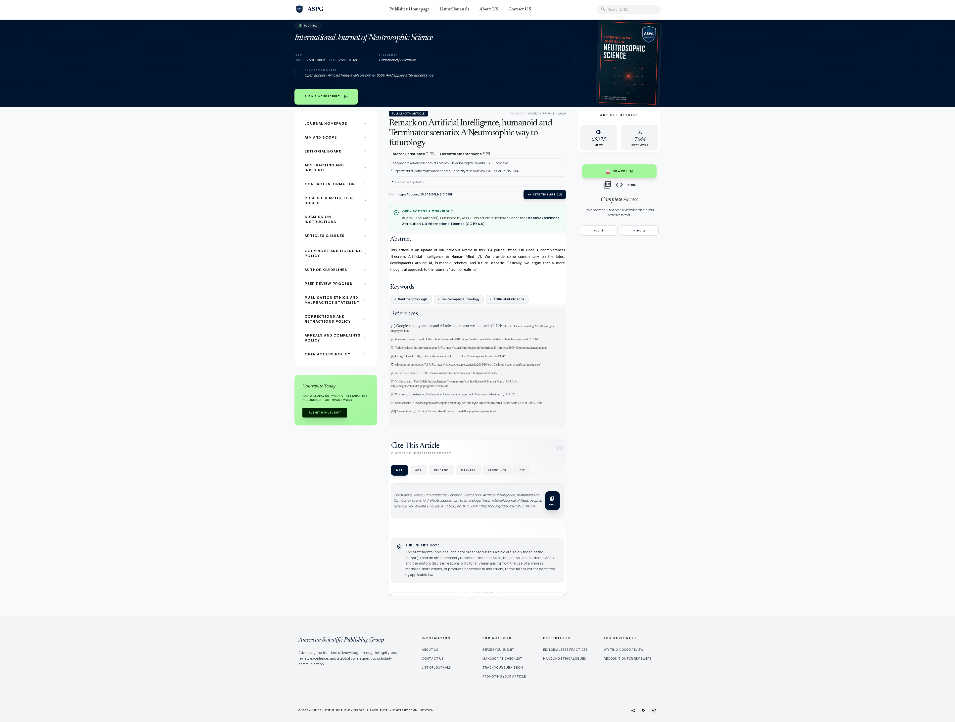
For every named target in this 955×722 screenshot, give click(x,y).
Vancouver (497, 470)
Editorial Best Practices (565, 649)
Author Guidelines (336, 269)
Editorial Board (336, 151)
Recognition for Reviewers (627, 658)
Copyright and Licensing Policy (336, 253)
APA (418, 470)
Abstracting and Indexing (336, 167)
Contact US (519, 9)
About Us (430, 649)
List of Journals (454, 9)
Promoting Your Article (504, 676)
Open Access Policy (336, 354)
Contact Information (336, 184)
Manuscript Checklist (502, 658)
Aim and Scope (336, 137)
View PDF (623, 171)
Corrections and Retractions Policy (336, 319)
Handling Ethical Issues (564, 658)
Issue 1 (533, 113)
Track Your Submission (502, 667)
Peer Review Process (336, 283)
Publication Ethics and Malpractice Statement (336, 300)
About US (488, 9)
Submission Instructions (336, 219)
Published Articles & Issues (336, 200)
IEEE (522, 470)
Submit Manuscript (326, 96)
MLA (399, 470)
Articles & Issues (336, 235)
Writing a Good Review (623, 649)
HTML (639, 230)
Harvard (468, 470)
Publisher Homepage (409, 9)
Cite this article (544, 194)
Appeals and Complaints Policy (336, 337)
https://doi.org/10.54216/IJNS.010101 (425, 194)
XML (599, 230)
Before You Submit (498, 649)
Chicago (441, 470)
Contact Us (432, 658)
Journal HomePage (336, 123)
